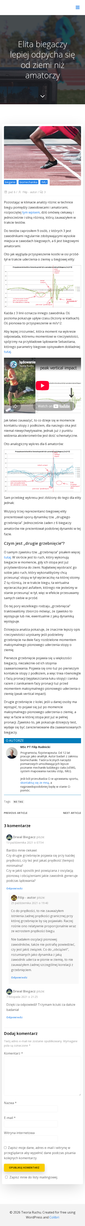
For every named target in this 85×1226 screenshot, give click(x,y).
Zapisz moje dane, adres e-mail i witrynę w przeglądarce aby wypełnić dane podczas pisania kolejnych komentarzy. (40, 1153)
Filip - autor (30, 192)
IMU (44, 182)
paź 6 (11, 192)
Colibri (54, 1217)
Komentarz (13, 1053)
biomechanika (28, 182)
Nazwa (10, 1103)
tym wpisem (31, 212)
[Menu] (77, 7)
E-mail (10, 1118)
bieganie (10, 182)
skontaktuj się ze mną (34, 782)
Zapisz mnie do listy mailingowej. (33, 1177)
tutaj (7, 352)
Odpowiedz (14, 888)
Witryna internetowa (19, 1133)
